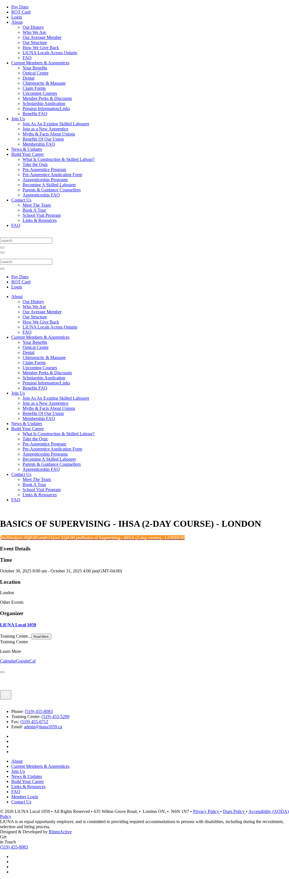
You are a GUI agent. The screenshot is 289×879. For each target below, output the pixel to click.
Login (16, 17)
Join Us (18, 118)
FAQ (27, 57)
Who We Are (34, 32)
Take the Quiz (35, 164)
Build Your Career (27, 154)
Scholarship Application (44, 103)
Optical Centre (36, 73)
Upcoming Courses (40, 93)
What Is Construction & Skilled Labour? (59, 159)
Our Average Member (42, 37)
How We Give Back (41, 47)
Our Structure (35, 42)
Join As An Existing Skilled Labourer (56, 123)
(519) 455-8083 (39, 711)
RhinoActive (60, 831)
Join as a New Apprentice (45, 128)
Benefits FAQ (35, 113)
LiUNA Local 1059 (18, 624)
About (17, 22)
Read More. (41, 636)
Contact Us (21, 200)
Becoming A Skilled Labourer (49, 184)
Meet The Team (37, 205)
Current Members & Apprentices (40, 62)
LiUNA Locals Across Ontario (50, 52)
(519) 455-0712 (34, 721)
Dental (28, 78)
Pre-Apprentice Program (44, 169)
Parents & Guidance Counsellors (52, 189)
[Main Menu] (2, 252)
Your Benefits (35, 67)
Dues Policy (234, 811)
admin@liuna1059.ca (43, 726)
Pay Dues (20, 7)
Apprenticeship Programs (45, 179)
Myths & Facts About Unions (49, 134)
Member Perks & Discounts (47, 98)
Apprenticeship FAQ (41, 195)
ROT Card (20, 12)
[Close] (2, 672)
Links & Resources (40, 220)
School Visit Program (42, 215)
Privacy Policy (206, 811)
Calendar (8, 661)
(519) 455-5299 (55, 716)
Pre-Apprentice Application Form (52, 174)
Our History (33, 27)
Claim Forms (34, 88)
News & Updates (26, 149)
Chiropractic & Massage (44, 83)
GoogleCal (26, 661)
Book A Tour (34, 210)
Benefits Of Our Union (43, 139)
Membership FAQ (39, 144)
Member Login (24, 796)
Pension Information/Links (46, 108)
